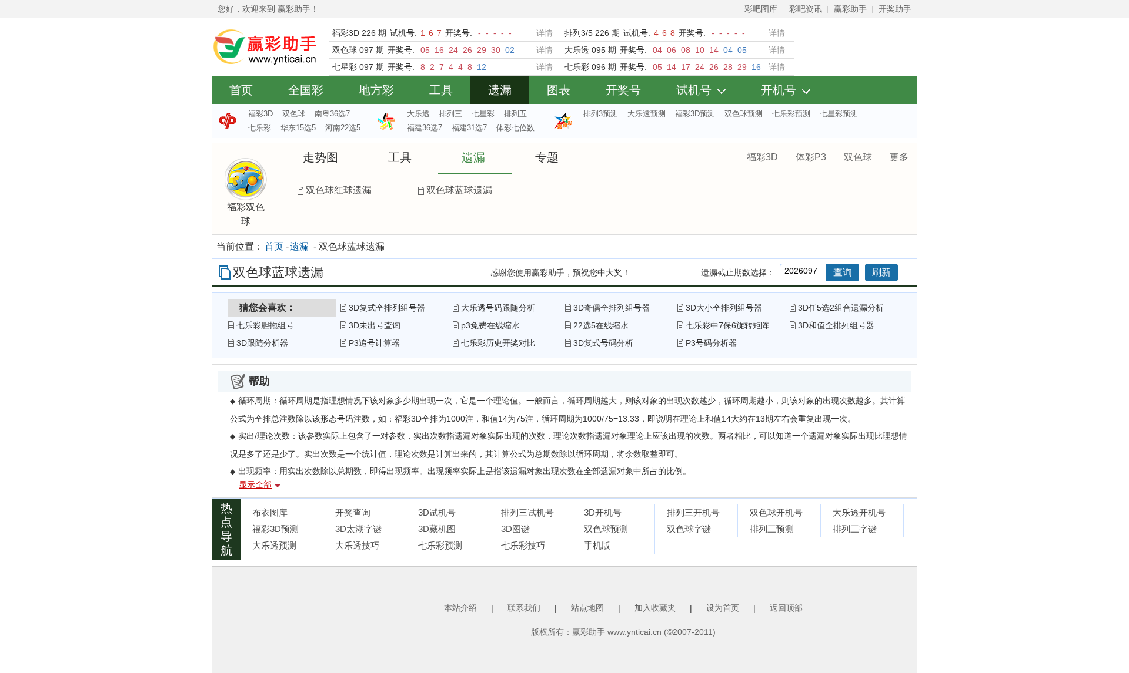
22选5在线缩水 (601, 325)
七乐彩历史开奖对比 (498, 343)
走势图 (320, 157)
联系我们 (523, 608)
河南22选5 (342, 127)
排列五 (515, 113)
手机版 (597, 545)
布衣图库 (270, 512)
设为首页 (722, 608)
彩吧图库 (760, 9)
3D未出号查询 (374, 325)
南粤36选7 (332, 113)
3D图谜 (515, 529)
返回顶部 (786, 608)
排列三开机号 (693, 512)
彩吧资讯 (805, 9)
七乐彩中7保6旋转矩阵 (727, 325)
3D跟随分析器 (262, 343)
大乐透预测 (646, 113)
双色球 (293, 113)
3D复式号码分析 (603, 343)
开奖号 (623, 89)
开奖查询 (352, 512)
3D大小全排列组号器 (724, 307)
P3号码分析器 (711, 343)
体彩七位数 (515, 127)
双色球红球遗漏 (339, 190)
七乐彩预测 (791, 113)
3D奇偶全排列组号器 (611, 307)
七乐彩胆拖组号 (265, 325)
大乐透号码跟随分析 (498, 307)
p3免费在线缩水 (490, 325)
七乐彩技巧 (523, 545)
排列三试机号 (527, 512)
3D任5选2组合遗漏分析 (841, 307)
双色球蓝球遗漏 (459, 190)
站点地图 (587, 608)
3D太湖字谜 (358, 529)
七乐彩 (259, 127)
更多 (899, 157)
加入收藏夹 (655, 608)
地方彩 (376, 89)
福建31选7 (469, 127)
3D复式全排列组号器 (387, 307)
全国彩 (305, 89)
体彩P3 (811, 157)
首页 (241, 89)
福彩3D (260, 113)
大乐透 (418, 113)
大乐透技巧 (357, 545)
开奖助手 (895, 9)
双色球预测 (743, 113)
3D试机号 (437, 512)
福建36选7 (424, 127)
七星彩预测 (839, 113)
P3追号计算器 (374, 343)
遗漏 (500, 89)
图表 (558, 89)
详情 (544, 33)
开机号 (778, 89)
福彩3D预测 (695, 113)
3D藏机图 (437, 529)
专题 (547, 157)
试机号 (694, 89)
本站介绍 (460, 608)
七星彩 (483, 113)
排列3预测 (600, 113)
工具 (441, 89)
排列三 (450, 113)
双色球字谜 (689, 529)
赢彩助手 (850, 9)
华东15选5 (298, 127)
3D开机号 (603, 512)
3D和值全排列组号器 (836, 325)
